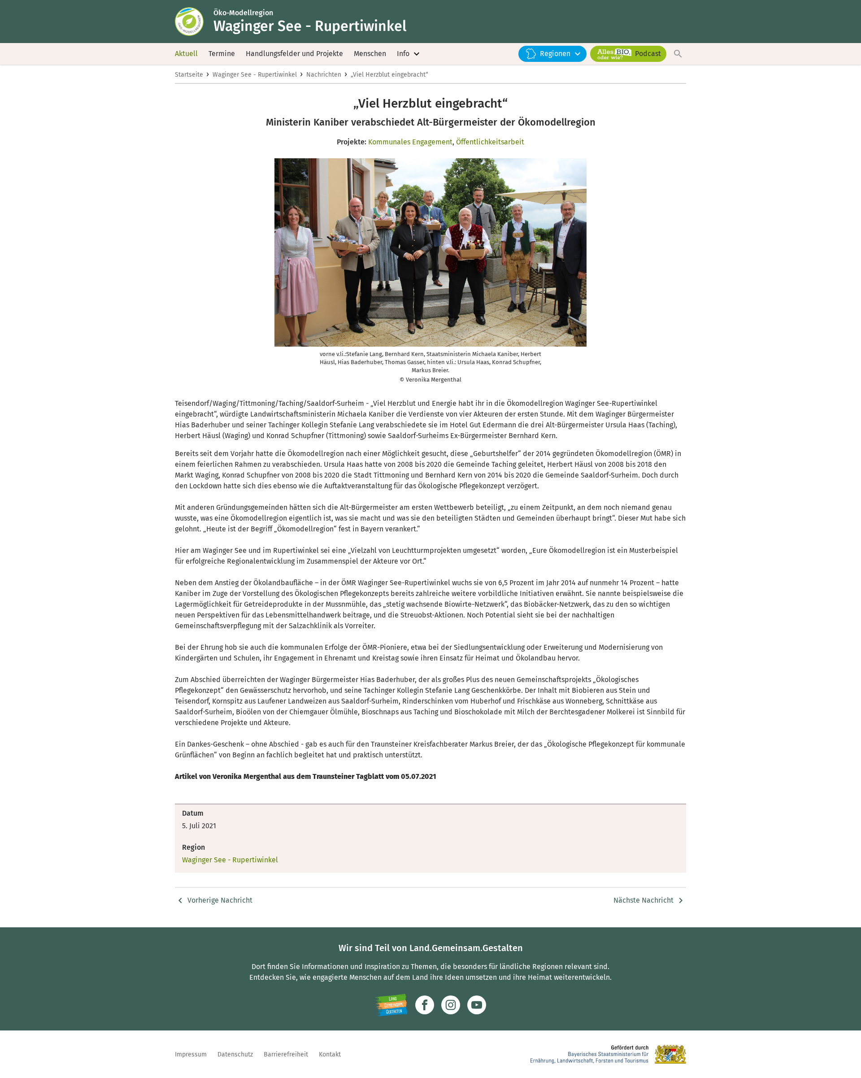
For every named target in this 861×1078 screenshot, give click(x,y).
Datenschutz (235, 1054)
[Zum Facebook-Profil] (424, 1004)
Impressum (191, 1054)
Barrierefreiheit (286, 1054)
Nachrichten (323, 74)
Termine (222, 53)
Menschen (370, 53)
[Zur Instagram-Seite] (450, 1004)
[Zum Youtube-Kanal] (476, 1004)
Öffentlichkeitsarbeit (490, 142)
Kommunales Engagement (410, 142)
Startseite (189, 74)
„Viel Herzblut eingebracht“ (389, 74)
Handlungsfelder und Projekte (294, 53)
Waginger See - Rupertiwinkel (255, 74)
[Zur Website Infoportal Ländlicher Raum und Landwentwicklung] (391, 1005)
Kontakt (330, 1054)
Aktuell (186, 53)
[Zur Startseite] (194, 21)
